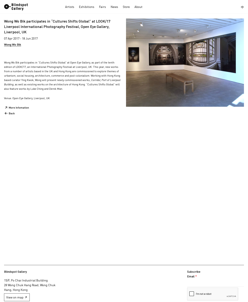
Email (192, 276)
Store (126, 7)
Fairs (102, 7)
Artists (69, 7)
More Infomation (19, 107)
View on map (14, 297)
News (114, 7)
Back (12, 113)
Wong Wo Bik (12, 44)
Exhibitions (86, 7)
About (138, 7)
